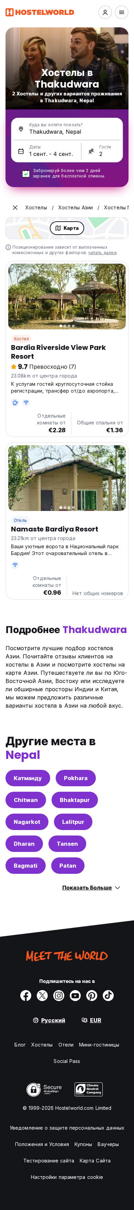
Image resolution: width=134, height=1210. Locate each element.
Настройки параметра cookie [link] (67, 1177)
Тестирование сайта (48, 1160)
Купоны (83, 1144)
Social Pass (67, 1061)
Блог (19, 1045)
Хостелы (42, 1045)
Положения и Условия (42, 1144)
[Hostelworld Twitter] (42, 995)
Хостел (21, 338)
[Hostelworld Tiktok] (108, 995)
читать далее (102, 252)
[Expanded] (15, 207)
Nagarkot (27, 821)
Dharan (24, 843)
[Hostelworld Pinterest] (91, 995)
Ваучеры (108, 1144)
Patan (67, 865)
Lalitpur (73, 821)
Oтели (66, 1045)
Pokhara (76, 778)
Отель (20, 520)
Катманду (28, 778)
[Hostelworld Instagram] (58, 995)
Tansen (67, 843)
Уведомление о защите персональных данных (67, 1128)
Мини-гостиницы (99, 1045)
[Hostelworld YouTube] (75, 995)
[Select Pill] (105, 12)
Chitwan (26, 800)
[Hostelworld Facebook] (25, 995)
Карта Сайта (95, 1160)
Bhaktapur (75, 800)
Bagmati (25, 865)
